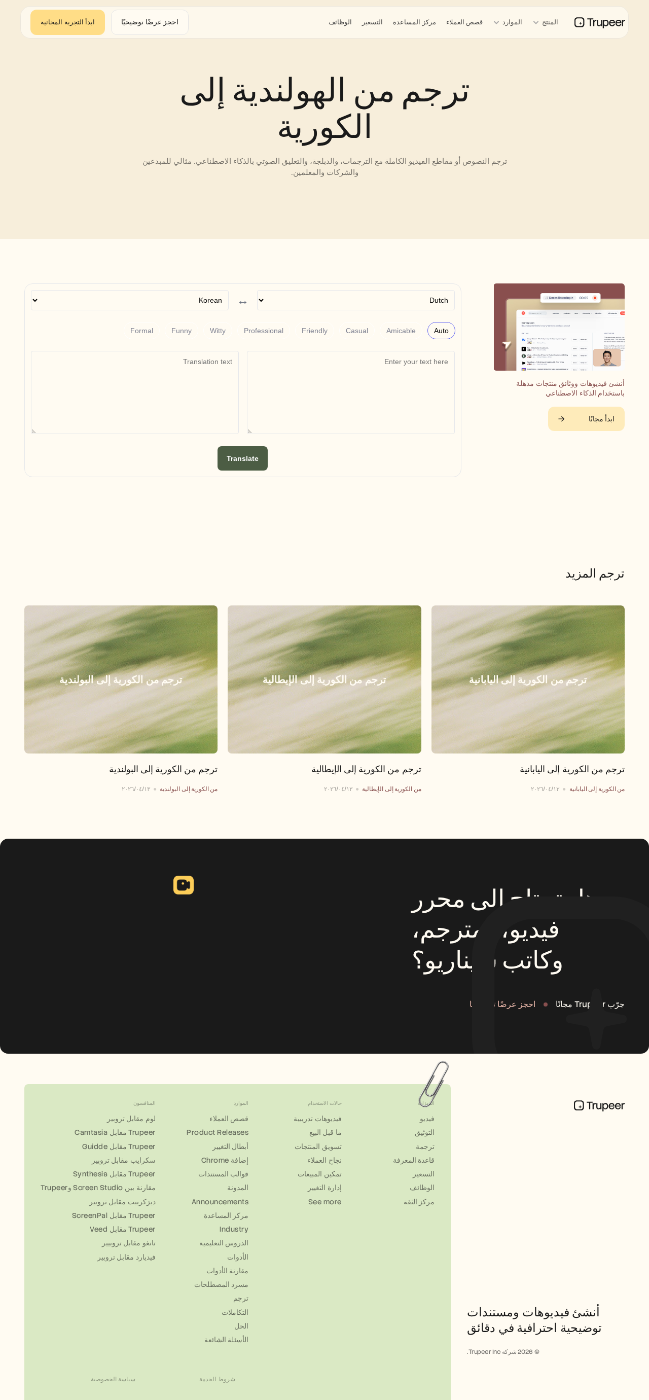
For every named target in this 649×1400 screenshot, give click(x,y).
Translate (243, 458)
